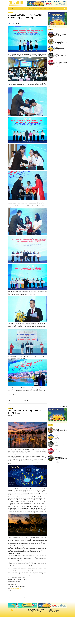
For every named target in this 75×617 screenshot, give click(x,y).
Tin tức (13, 10)
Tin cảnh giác (56, 54)
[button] (64, 8)
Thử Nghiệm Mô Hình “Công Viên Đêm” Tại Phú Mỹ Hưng (60, 35)
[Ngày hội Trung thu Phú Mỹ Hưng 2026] (51, 49)
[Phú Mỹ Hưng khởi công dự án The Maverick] (51, 63)
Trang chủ (9, 10)
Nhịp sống (16, 10)
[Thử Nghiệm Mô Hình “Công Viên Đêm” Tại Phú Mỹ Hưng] (51, 35)
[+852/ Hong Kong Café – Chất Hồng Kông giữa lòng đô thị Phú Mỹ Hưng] (51, 42)
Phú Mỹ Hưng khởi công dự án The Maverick (60, 63)
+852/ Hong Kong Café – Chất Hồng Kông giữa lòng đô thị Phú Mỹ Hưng (60, 42)
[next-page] (58, 66)
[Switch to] (54, 8)
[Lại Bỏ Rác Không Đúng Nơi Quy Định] (51, 56)
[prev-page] (56, 66)
